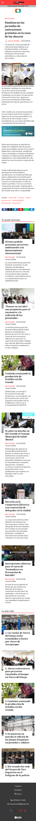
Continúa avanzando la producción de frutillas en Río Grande (18, 378)
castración (12, 198)
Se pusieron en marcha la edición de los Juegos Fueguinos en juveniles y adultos (17, 738)
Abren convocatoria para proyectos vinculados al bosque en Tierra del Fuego (17, 673)
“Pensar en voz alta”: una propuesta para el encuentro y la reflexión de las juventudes (17, 312)
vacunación (16, 203)
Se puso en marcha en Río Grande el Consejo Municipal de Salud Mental (17, 435)
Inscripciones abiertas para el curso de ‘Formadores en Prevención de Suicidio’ (18, 569)
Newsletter (18, 790)
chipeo (27, 198)
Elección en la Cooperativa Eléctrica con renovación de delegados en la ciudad (17, 506)
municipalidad (18, 200)
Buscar (19, 794)
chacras (21, 198)
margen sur (6, 200)
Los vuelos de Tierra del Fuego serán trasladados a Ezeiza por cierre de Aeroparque (17, 639)
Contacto (18, 786)
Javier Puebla (14, 41)
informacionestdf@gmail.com (18, 804)
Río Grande (9, 19)
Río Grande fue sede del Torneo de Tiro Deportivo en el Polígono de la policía (17, 771)
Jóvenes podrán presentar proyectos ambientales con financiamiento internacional (16, 247)
